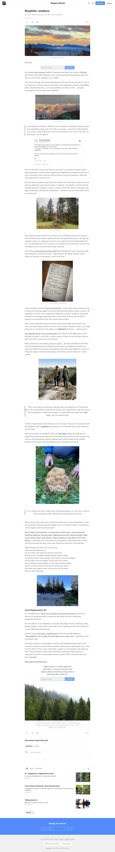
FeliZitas (83, 72)
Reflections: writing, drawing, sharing (36, 802)
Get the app (66, 844)
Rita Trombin (30, 532)
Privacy (57, 839)
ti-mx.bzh (32, 657)
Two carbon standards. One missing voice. (42, 786)
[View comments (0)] (33, 22)
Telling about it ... (32, 800)
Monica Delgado (76, 535)
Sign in (109, 3)
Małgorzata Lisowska (61, 535)
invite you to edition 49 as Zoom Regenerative (58, 613)
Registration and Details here (36, 661)
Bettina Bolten (41, 532)
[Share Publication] (93, 3)
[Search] (89, 3)
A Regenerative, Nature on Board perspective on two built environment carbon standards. (49, 789)
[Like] (26, 807)
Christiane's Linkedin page (47, 633)
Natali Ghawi (36, 537)
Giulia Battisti (72, 537)
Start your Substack (53, 844)
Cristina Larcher (54, 532)
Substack (48, 848)
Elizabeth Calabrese (32, 535)
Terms (62, 839)
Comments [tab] (29, 746)
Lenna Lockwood (78, 532)
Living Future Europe (36, 72)
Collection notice (70, 839)
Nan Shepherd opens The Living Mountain (41, 333)
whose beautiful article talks (45, 251)
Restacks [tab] (36, 746)
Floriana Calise (46, 535)
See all (28, 812)
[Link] (22, 610)
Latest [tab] (31, 768)
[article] (57, 777)
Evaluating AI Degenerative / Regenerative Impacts (40, 776)
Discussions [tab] (38, 768)
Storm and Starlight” (54, 308)
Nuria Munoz (47, 537)
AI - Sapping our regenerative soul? (39, 774)
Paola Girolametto (59, 537)
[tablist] (32, 746)
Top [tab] (27, 768)
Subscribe (100, 3)
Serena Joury (66, 532)
